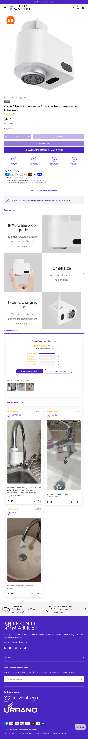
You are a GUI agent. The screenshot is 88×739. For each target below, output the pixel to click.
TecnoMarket (13, 729)
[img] (12, 411)
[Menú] (5, 7)
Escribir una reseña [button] (29, 371)
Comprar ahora (44, 143)
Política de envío (9, 733)
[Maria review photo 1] (64, 455)
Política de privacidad (42, 733)
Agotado (58, 137)
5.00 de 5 (50, 346)
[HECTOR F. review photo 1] (24, 452)
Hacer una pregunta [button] (58, 371)
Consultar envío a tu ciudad (45, 190)
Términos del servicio (59, 733)
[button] (82, 7)
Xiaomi (6, 98)
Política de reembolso (25, 733)
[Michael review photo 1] (24, 550)
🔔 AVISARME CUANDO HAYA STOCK (44, 150)
